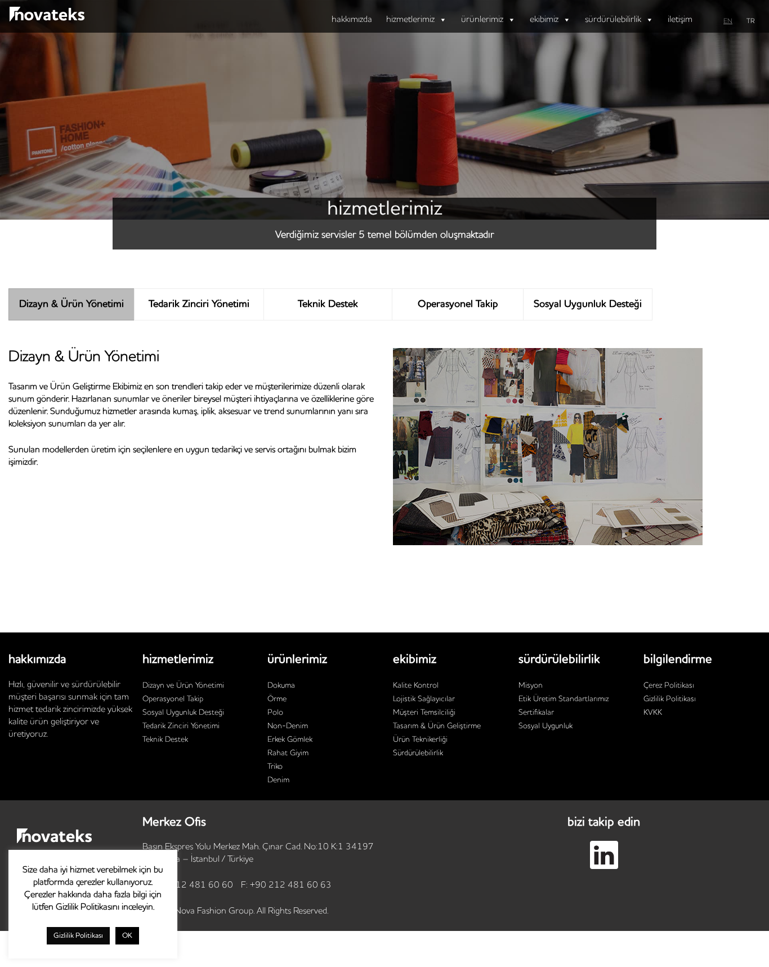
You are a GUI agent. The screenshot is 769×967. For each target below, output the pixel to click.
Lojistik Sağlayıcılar (424, 699)
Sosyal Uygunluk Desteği (183, 712)
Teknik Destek (165, 739)
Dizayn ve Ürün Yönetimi (183, 685)
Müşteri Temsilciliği (424, 712)
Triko (275, 766)
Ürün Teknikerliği (420, 739)
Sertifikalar (536, 712)
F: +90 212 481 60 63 (286, 885)
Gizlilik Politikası (669, 699)
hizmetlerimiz (410, 19)
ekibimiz (544, 19)
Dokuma (281, 685)
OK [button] (127, 935)
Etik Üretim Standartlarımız (563, 699)
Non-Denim (287, 726)
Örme (277, 699)
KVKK (652, 712)
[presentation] (71, 304)
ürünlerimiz (482, 19)
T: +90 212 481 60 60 (187, 885)
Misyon (530, 685)
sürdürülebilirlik (613, 19)
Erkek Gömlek (289, 739)
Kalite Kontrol (416, 685)
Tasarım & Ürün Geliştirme (437, 726)
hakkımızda (352, 19)
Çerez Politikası (668, 685)
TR (750, 21)
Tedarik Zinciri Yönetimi (181, 726)
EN (727, 21)
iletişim (680, 19)
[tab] (71, 304)
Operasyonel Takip (172, 699)
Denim (278, 780)
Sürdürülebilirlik (418, 753)
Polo (275, 712)
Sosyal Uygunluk (545, 726)
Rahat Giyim (288, 753)
